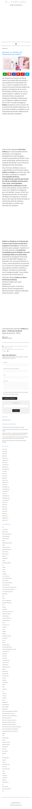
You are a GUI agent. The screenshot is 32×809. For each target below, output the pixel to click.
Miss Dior (4, 680)
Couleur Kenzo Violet (7, 591)
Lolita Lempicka (6, 660)
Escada (4, 607)
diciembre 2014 (5, 495)
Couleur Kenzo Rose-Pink (8, 589)
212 (3, 527)
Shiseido (4, 753)
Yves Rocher (5, 786)
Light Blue (4, 658)
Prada (3, 733)
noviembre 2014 (6, 498)
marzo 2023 (5, 458)
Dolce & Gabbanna (6, 600)
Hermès (4, 631)
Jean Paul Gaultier (6, 636)
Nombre (5, 362)
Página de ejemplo (6, 420)
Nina (3, 686)
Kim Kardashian (6, 644)
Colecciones (5, 580)
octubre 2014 (5, 500)
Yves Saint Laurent (6, 788)
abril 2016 (4, 478)
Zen (3, 791)
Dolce (3, 598)
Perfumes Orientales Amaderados (10, 729)
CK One (4, 571)
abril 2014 (4, 506)
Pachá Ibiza (4, 702)
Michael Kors (5, 675)
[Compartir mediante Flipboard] (18, 74)
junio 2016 (4, 473)
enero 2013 (4, 520)
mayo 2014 (4, 504)
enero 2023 (4, 462)
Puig (3, 735)
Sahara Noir (5, 746)
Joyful (4, 640)
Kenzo (3, 642)
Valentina (4, 775)
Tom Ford (4, 766)
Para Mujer (4, 709)
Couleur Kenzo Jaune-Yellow (9, 587)
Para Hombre (5, 706)
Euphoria (4, 609)
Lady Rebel (4, 653)
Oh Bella (4, 693)
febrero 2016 (5, 482)
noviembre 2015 (6, 489)
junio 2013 (4, 511)
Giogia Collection (6, 618)
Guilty (3, 629)
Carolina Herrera (6, 562)
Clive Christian (5, 576)
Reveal (3, 740)
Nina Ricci (4, 689)
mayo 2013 (4, 513)
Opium (3, 700)
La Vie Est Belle (5, 651)
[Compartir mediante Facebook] (14, 74)
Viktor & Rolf (5, 782)
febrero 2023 (5, 460)
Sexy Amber (5, 751)
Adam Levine (5, 531)
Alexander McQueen (7, 542)
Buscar (16, 410)
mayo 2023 (4, 453)
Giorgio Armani (6, 620)
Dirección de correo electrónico (11, 368)
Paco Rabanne (5, 704)
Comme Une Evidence (7, 582)
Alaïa (3, 540)
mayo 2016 (4, 475)
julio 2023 (4, 449)
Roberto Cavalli (6, 742)
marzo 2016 (5, 480)
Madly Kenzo (5, 664)
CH (2, 565)
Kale (20, 802)
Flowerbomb (5, 616)
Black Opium (5, 551)
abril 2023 (4, 455)
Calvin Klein (5, 558)
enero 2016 (4, 484)
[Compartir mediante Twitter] (27, 74)
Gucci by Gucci (5, 624)
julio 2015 (4, 493)
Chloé (3, 569)
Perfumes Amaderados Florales (9, 711)
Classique (4, 573)
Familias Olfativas (6, 613)
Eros (3, 604)
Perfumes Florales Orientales (9, 724)
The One (4, 762)
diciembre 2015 (5, 486)
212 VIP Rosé (5, 529)
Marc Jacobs (5, 673)
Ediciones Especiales (7, 602)
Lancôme (4, 655)
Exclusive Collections (7, 611)
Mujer (3, 684)
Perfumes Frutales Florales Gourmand (11, 726)
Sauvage (4, 748)
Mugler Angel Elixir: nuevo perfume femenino (13, 427)
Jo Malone (4, 638)
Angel (3, 545)
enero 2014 (4, 509)
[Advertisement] (16, 23)
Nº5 (3, 691)
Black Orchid (5, 554)
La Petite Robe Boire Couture (9, 649)
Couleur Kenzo (6, 585)
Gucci (3, 622)
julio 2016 (4, 471)
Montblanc (5, 682)
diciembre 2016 (5, 469)
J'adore (4, 633)
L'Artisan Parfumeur (7, 647)
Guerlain (4, 627)
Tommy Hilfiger (6, 768)
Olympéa (4, 698)
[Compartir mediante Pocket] (9, 74)
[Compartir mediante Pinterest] (23, 74)
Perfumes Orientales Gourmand (9, 731)
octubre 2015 (5, 491)
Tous (3, 771)
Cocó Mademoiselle (7, 578)
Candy (3, 560)
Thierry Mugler (6, 764)
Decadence (4, 593)
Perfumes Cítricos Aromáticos (9, 715)
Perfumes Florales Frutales (8, 722)
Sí (2, 755)
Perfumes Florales (6, 717)
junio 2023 (4, 451)
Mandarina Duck (6, 667)
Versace (4, 779)
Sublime (4, 760)
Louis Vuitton (5, 662)
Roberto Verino (6, 744)
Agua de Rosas (5, 538)
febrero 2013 (5, 518)
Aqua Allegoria (6, 547)
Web (4, 374)
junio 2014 (4, 502)
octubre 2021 (5, 464)
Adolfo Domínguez (6, 534)
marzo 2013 (5, 515)
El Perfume (16, 2)
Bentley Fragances (6, 549)
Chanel (4, 567)
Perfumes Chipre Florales (8, 713)
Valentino (4, 777)
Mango (4, 669)
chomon (6, 336)
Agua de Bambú (5, 536)
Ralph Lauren (5, 737)
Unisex (3, 773)
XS (2, 784)
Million (4, 678)
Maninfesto (5, 671)
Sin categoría (10, 338)
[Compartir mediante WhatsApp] (5, 74)
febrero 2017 (5, 467)
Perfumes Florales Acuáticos (9, 720)
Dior (3, 596)
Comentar (5, 381)
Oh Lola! (4, 695)
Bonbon (4, 556)
